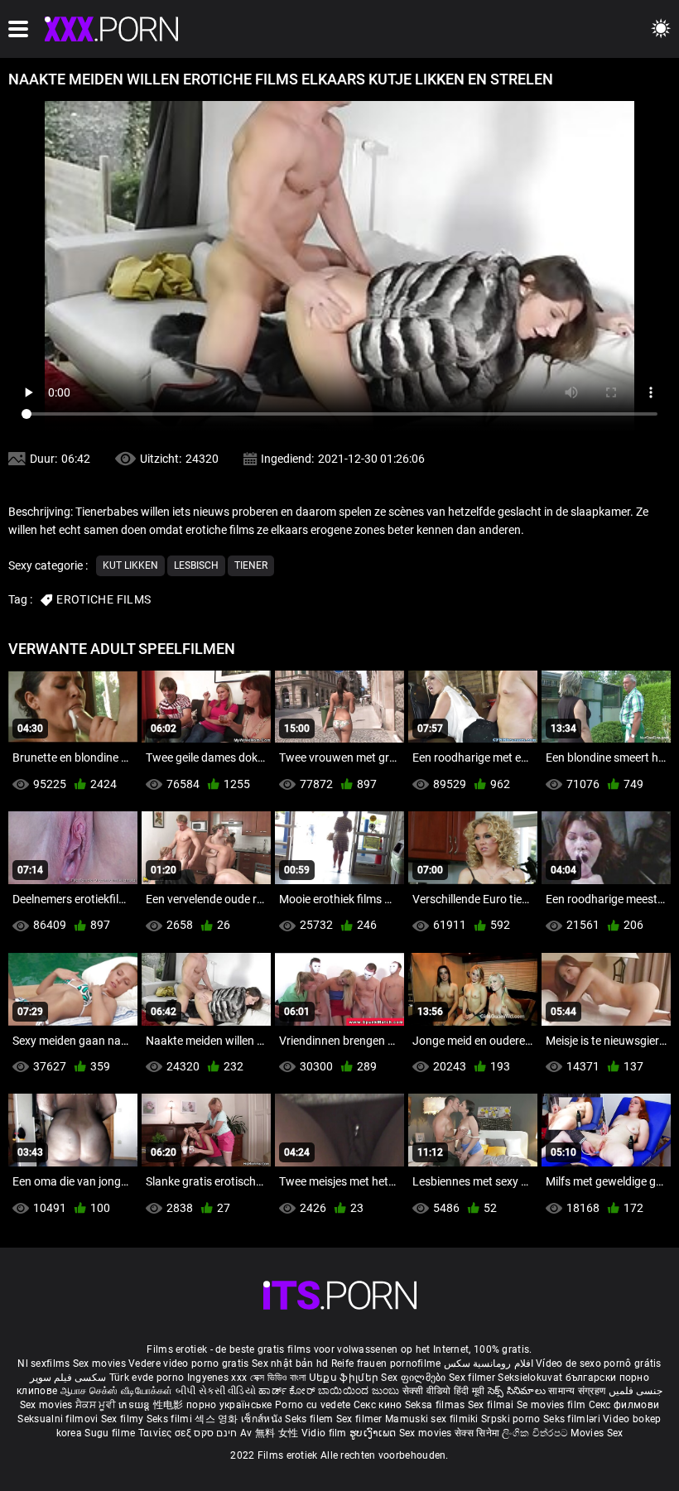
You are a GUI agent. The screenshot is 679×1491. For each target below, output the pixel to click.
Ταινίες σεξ (166, 1433)
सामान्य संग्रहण (578, 1391)
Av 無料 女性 (269, 1433)
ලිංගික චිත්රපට (536, 1433)
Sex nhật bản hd (290, 1363)
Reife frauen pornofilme (386, 1363)
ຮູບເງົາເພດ (374, 1433)
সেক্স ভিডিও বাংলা (278, 1377)
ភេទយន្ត (135, 1405)
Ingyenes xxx (217, 1377)
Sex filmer (473, 1377)
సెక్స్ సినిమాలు (518, 1391)
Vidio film (325, 1433)
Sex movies (100, 1363)
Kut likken (130, 565)
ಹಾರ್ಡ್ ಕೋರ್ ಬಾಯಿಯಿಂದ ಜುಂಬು (330, 1391)
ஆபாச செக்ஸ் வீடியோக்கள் (116, 1391)
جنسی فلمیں (635, 1391)
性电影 (169, 1405)
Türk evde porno (147, 1377)
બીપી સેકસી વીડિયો (216, 1391)
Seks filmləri (573, 1419)
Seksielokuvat (531, 1377)
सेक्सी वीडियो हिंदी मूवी (443, 1391)
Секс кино (379, 1405)
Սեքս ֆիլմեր (345, 1377)
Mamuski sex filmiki (432, 1419)
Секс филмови (624, 1405)
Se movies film (553, 1405)
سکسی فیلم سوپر (68, 1377)
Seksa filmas (436, 1405)
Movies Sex (597, 1433)
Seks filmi (171, 1419)
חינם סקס (215, 1433)
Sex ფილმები (415, 1377)
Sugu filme (110, 1433)
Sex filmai (492, 1405)
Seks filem (310, 1419)
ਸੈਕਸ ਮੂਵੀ (96, 1405)
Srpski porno (511, 1419)
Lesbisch (196, 565)
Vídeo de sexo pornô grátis (599, 1363)
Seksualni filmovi (58, 1419)
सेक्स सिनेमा (478, 1433)
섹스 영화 (218, 1419)
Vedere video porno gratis (188, 1363)
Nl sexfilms (43, 1363)
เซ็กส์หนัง (263, 1419)
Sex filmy (124, 1419)
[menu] (18, 29)
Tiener (250, 565)
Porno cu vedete (313, 1405)
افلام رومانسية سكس (488, 1363)
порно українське (229, 1405)
